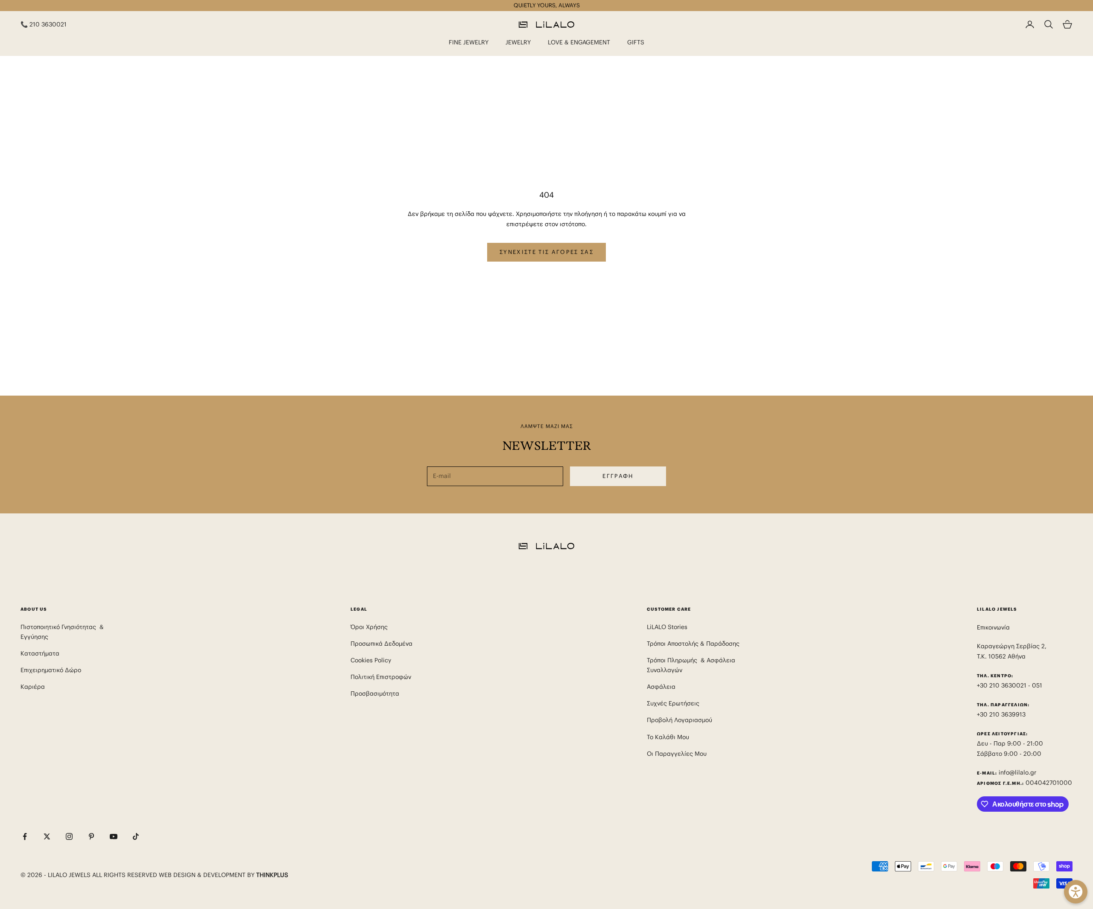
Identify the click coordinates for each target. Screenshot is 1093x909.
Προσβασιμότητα (375, 693)
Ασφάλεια (661, 686)
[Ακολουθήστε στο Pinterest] (91, 836)
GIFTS (635, 42)
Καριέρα (32, 686)
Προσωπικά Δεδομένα (381, 643)
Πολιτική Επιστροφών (381, 677)
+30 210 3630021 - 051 (1010, 685)
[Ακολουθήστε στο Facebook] (24, 836)
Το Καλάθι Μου (668, 737)
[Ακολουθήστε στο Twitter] (47, 836)
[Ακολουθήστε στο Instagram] (69, 836)
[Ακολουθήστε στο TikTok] (136, 836)
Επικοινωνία (993, 627)
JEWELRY (518, 42)
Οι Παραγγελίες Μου (677, 754)
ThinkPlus (272, 875)
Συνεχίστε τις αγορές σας (546, 252)
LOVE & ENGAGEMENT (579, 42)
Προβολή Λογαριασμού (679, 720)
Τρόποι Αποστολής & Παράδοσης (693, 643)
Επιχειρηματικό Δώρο (50, 670)
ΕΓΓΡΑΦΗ (617, 476)
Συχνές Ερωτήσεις (673, 703)
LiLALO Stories (667, 627)
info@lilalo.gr (1017, 772)
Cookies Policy (371, 660)
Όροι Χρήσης (369, 627)
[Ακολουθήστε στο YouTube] (113, 836)
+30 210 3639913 (1001, 714)
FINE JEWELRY (468, 42)
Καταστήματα (39, 653)
